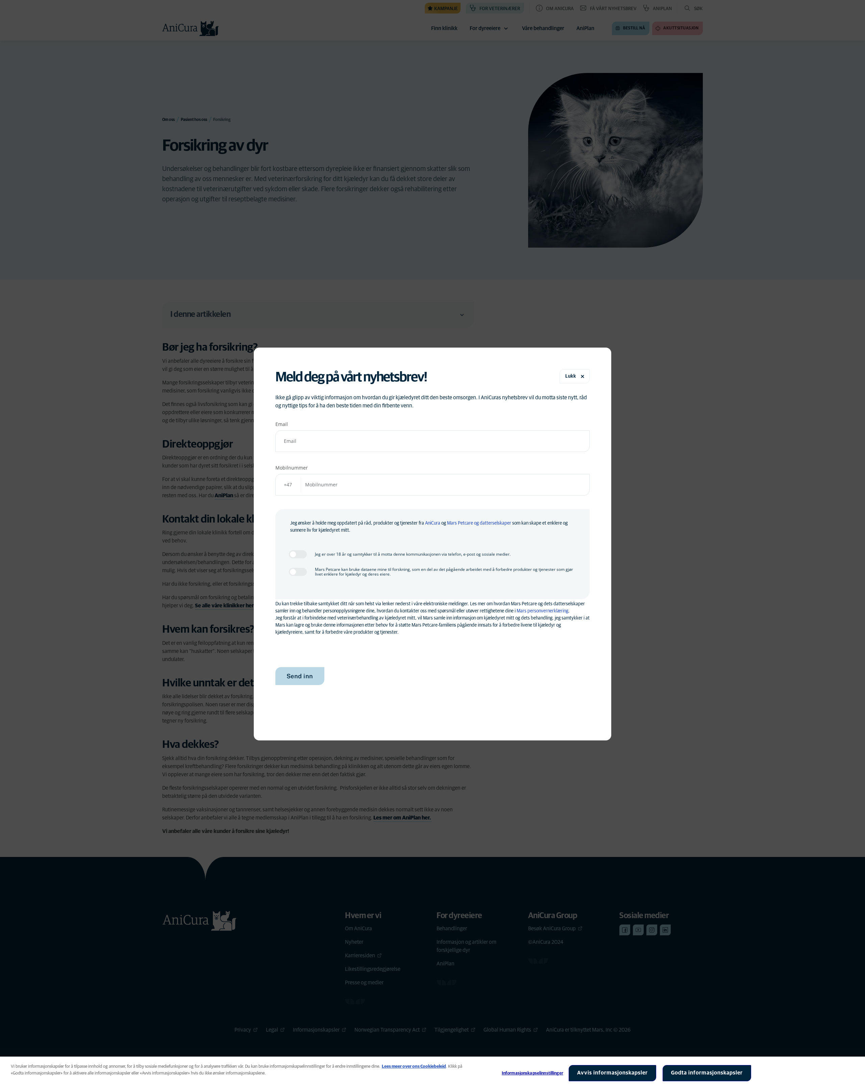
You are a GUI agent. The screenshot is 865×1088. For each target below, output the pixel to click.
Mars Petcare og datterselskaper (479, 523)
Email (281, 424)
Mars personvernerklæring (542, 611)
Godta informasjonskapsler (707, 1073)
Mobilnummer (291, 467)
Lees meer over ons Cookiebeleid (414, 1066)
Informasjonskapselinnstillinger (532, 1073)
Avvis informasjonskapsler (612, 1073)
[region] (432, 1072)
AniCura (432, 523)
